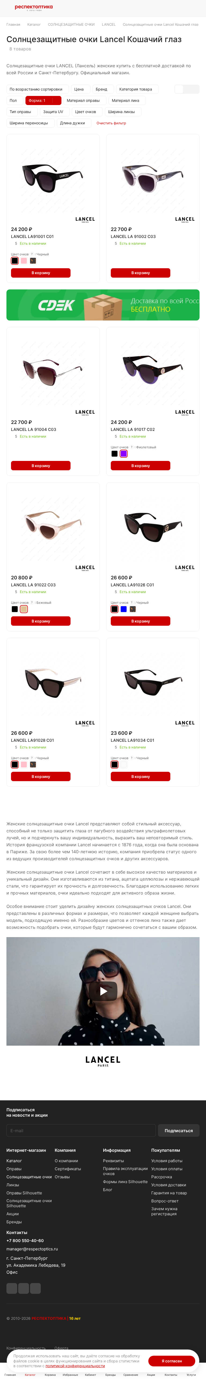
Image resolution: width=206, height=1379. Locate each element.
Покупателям (165, 1150)
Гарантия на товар (169, 1192)
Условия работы (166, 1160)
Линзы (12, 1184)
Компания (65, 1150)
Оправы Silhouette (24, 1192)
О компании (66, 1160)
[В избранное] (78, 272)
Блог (107, 1189)
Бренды (14, 1221)
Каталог (14, 1160)
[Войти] (154, 8)
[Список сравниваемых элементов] (168, 8)
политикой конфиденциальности (75, 1365)
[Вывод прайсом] (195, 89)
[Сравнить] (89, 272)
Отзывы (62, 1176)
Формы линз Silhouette (125, 1181)
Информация (117, 1150)
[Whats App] (23, 1288)
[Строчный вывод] (187, 89)
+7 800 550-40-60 (25, 1240)
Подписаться (179, 1130)
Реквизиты (113, 1160)
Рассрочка (161, 1176)
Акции (12, 1213)
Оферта (61, 1348)
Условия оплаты (166, 1168)
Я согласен (172, 1361)
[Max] (35, 1288)
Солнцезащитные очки (29, 1176)
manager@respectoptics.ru (32, 1248)
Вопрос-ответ (165, 1200)
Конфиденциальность (26, 1348)
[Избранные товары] (182, 8)
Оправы (13, 1168)
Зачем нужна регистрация (164, 1211)
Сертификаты (68, 1168)
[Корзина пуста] (196, 8)
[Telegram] (11, 1288)
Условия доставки (168, 1184)
